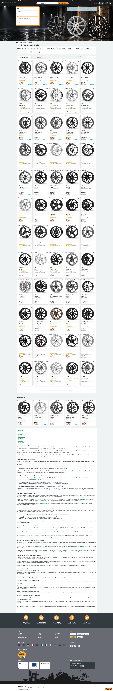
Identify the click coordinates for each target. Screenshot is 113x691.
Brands (39, 638)
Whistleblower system (23, 637)
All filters (23, 52)
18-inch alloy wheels (83, 477)
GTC (20, 634)
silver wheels (46, 503)
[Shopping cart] (110, 3)
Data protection (22, 636)
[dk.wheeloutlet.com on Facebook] (71, 646)
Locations (56, 637)
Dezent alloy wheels (82, 499)
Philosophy (57, 636)
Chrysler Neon (20, 434)
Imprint (20, 633)
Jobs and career (58, 633)
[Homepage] (17, 42)
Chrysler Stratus (21, 439)
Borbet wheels (43, 500)
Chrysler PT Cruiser (21, 437)
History (56, 634)
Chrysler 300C (20, 430)
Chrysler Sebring (21, 438)
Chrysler (20, 42)
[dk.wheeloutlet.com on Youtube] (79, 646)
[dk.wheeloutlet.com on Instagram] (75, 646)
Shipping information (42, 636)
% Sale (39, 57)
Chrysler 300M (20, 431)
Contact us (40, 633)
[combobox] (27, 11)
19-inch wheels (33, 479)
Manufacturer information (24, 638)
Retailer (39, 634)
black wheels (40, 503)
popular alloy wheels (78, 546)
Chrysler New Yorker (21, 435)
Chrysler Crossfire (21, 433)
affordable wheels (42, 546)
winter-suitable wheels (63, 520)
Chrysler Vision (20, 441)
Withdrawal (40, 637)
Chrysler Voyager (21, 442)
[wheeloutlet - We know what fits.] (9, 3)
